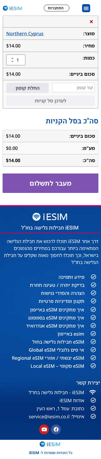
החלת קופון (28, 88)
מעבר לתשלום (50, 183)
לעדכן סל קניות (50, 101)
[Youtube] (44, 429)
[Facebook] (56, 429)
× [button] (91, 21)
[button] (86, 8)
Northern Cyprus (25, 33)
